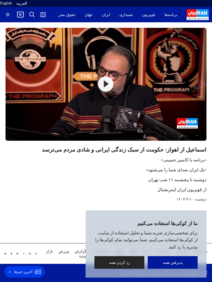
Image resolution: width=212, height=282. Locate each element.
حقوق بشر (67, 15)
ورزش (64, 251)
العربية (21, 3)
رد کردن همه (119, 262)
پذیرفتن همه (173, 262)
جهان (89, 15)
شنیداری (126, 15)
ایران (106, 15)
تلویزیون (148, 15)
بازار (49, 251)
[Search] (32, 14)
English (6, 3)
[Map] (43, 14)
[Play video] (20, 14)
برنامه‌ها (171, 15)
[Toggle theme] (7, 14)
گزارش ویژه (80, 253)
